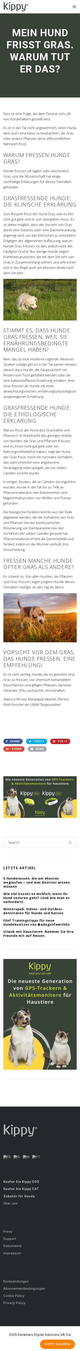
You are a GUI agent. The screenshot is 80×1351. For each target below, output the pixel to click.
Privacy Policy (14, 1303)
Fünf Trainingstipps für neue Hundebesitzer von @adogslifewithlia (36, 922)
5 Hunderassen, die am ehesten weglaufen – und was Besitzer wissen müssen (36, 882)
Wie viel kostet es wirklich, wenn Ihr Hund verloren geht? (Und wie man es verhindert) (36, 898)
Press (7, 1231)
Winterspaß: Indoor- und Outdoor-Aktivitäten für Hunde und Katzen (33, 911)
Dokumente (12, 1246)
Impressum (12, 1253)
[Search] (70, 842)
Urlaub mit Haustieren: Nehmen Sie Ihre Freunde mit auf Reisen (38, 933)
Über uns (10, 1203)
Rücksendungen (16, 1281)
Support (9, 1239)
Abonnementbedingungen (24, 1288)
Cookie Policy (14, 1296)
